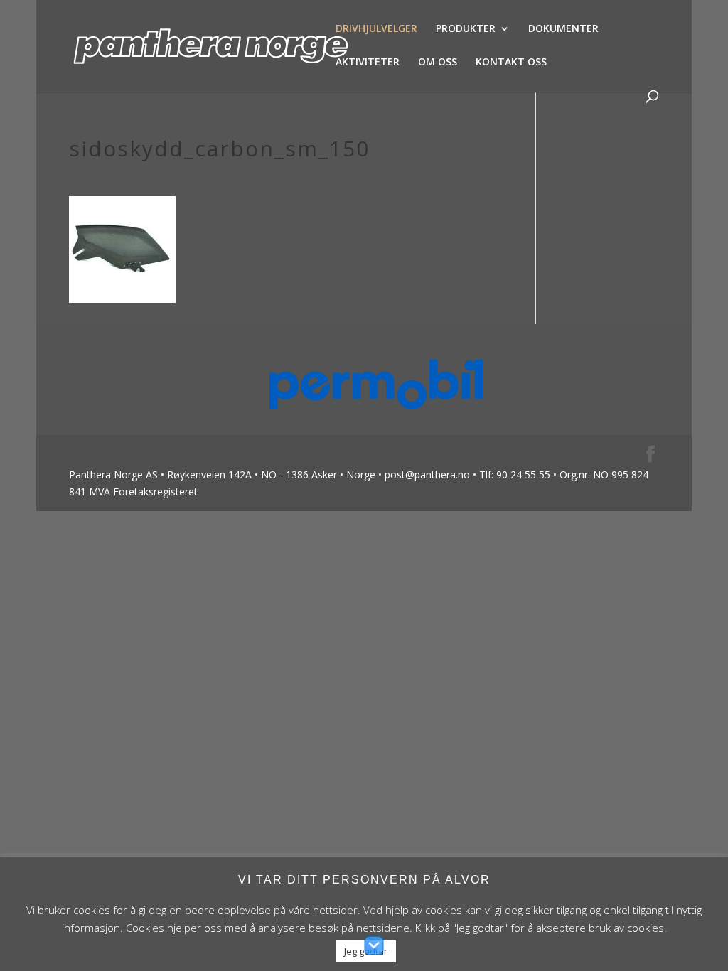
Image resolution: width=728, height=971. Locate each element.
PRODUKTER (466, 29)
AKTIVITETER (368, 62)
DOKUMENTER (563, 29)
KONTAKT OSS (511, 62)
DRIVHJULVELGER (376, 29)
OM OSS (437, 62)
